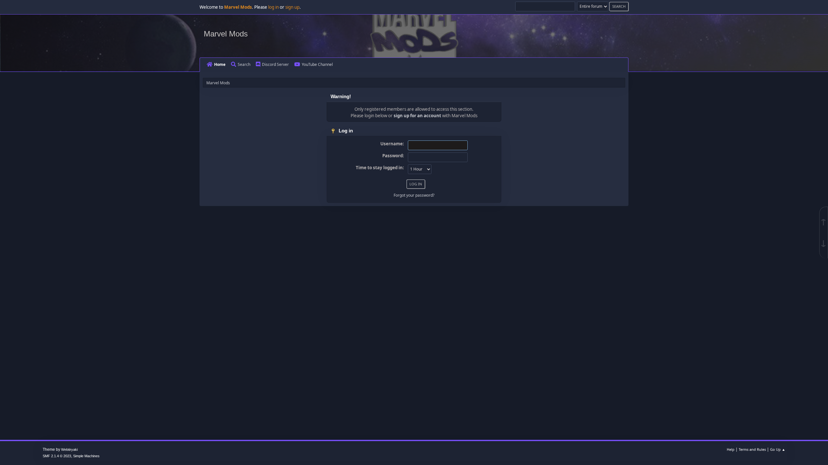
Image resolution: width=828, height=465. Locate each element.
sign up (292, 7)
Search (244, 64)
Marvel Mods (226, 33)
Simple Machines (86, 456)
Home (219, 64)
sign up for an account (417, 116)
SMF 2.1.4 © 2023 (57, 456)
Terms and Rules (752, 449)
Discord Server (275, 64)
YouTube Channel (317, 64)
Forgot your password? (414, 195)
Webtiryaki (69, 449)
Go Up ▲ (777, 449)
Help (731, 449)
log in (273, 7)
